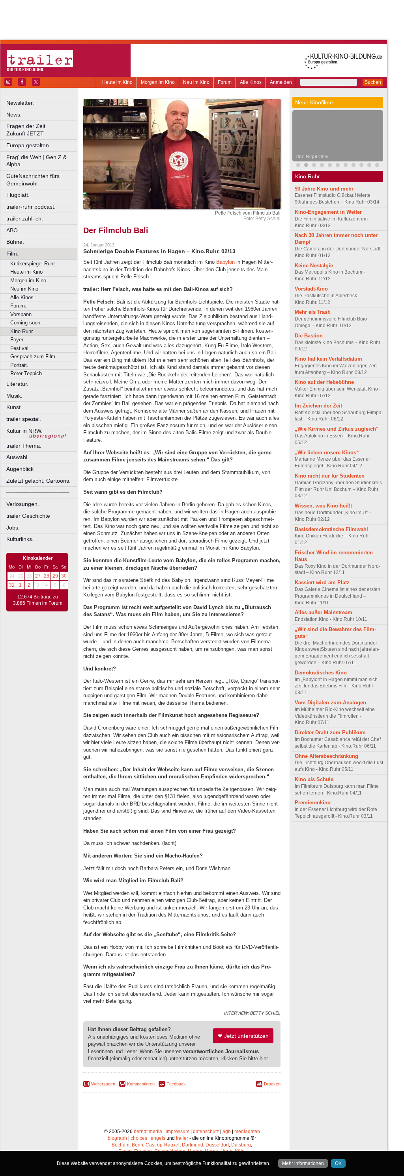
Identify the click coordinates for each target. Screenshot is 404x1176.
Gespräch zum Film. (33, 356)
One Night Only (312, 156)
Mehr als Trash (313, 312)
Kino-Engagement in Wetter (328, 212)
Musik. (14, 396)
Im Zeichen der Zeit (318, 406)
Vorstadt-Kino (311, 289)
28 (46, 576)
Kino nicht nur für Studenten (330, 476)
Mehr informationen (303, 1163)
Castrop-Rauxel (163, 1145)
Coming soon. (26, 323)
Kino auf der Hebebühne (324, 382)
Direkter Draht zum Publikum (330, 732)
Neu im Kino (196, 82)
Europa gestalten (27, 145)
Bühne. (15, 242)
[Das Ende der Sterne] (298, 166)
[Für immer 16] (361, 166)
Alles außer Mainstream (323, 612)
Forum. (18, 306)
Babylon (225, 262)
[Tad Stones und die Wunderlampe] (330, 166)
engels (158, 1138)
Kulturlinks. (20, 539)
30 (64, 576)
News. (14, 114)
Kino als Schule (314, 779)
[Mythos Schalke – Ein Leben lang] (338, 166)
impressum (177, 1131)
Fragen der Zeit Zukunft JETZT (42, 130)
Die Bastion (309, 336)
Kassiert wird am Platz (322, 582)
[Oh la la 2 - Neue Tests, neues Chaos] (322, 166)
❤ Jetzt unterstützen (243, 1036)
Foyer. (17, 340)
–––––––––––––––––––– (37, 492)
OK (338, 1163)
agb (227, 1131)
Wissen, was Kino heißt (323, 506)
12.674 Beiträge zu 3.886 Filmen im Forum (37, 600)
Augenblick (20, 469)
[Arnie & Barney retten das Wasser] (377, 166)
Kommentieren (141, 1084)
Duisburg (241, 1145)
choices (139, 1138)
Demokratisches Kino (321, 673)
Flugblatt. (18, 195)
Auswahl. (17, 457)
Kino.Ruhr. (22, 331)
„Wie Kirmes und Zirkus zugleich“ (337, 429)
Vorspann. (21, 314)
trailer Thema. (23, 446)
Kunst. (14, 407)
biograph (117, 1138)
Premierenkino (313, 803)
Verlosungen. (22, 504)
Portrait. (19, 365)
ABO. (12, 230)
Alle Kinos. (22, 297)
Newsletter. (20, 103)
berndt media (148, 1131)
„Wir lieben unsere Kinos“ (327, 453)
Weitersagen (103, 1084)
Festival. (20, 348)
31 (12, 585)
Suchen (373, 82)
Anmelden (281, 82)
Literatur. (17, 384)
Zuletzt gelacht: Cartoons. (38, 481)
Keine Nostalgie (314, 266)
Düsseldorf (217, 1145)
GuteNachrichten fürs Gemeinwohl (33, 180)
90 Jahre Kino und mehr (324, 189)
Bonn (137, 1145)
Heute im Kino (117, 82)
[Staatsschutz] (346, 166)
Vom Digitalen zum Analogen (330, 703)
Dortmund (192, 1145)
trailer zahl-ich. (24, 218)
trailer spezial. (23, 419)
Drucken (272, 1084)
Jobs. (13, 527)
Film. (12, 253)
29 (55, 576)
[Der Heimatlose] (353, 166)
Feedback (176, 1084)
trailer (182, 1138)
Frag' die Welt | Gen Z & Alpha (36, 161)
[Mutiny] (314, 166)
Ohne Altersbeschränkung (326, 756)
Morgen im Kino (158, 82)
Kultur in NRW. (24, 431)
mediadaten (247, 1131)
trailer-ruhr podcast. (31, 207)
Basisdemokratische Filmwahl (331, 529)
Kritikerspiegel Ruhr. (33, 264)
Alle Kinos (251, 82)
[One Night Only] (306, 166)
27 (38, 576)
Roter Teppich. (26, 373)
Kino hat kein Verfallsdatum (328, 359)
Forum (225, 82)
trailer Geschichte (28, 516)
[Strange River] (369, 166)
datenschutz (206, 1131)
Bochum (120, 1145)
